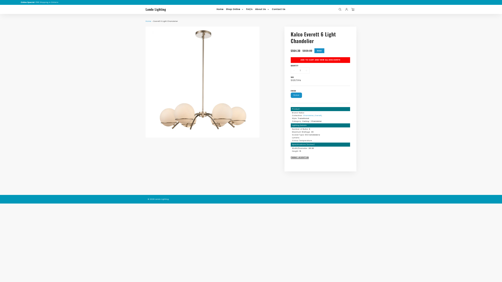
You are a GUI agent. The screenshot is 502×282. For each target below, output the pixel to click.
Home (220, 9)
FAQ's (249, 9)
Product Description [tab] (300, 157)
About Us (260, 9)
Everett (318, 115)
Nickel (296, 95)
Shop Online (233, 9)
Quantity (294, 66)
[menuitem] (220, 9)
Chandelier (308, 115)
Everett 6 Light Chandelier (165, 21)
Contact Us (278, 9)
